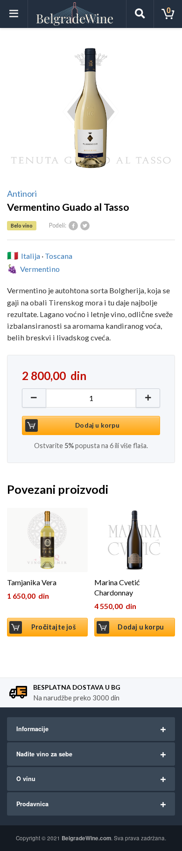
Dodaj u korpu (97, 425)
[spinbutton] (91, 398)
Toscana (58, 255)
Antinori (22, 193)
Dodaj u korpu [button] (141, 627)
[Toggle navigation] (14, 14)
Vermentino (40, 268)
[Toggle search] (140, 14)
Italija (30, 255)
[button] (148, 398)
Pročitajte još (53, 627)
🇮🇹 (12, 255)
